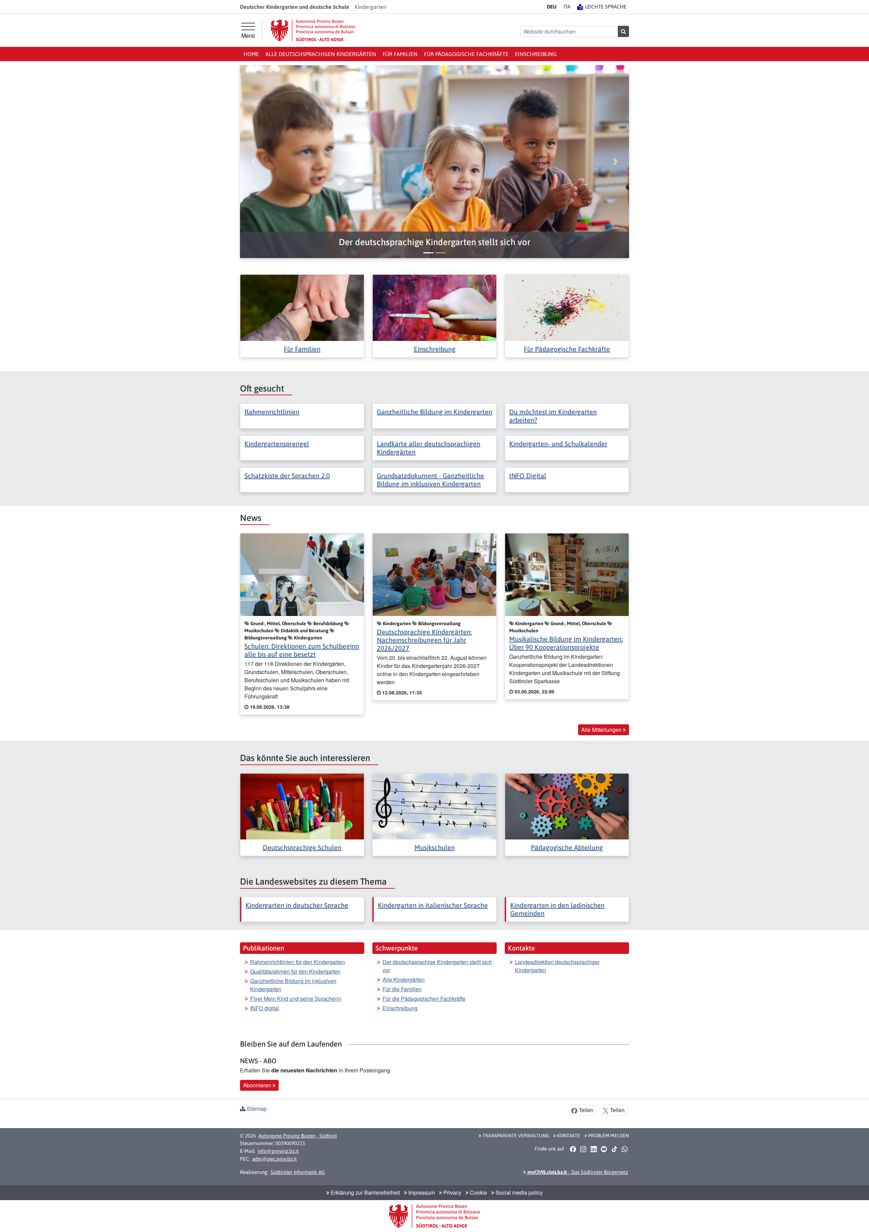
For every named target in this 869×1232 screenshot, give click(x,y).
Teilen (585, 1110)
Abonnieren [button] (258, 1085)
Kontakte (568, 1135)
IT (566, 7)
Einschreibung (536, 54)
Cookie (477, 1192)
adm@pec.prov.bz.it (274, 1159)
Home (251, 54)
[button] (434, 242)
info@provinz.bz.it (278, 1151)
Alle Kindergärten (404, 979)
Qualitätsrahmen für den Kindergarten (295, 971)
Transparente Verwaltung (515, 1135)
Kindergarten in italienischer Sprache (433, 905)
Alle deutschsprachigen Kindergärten (320, 54)
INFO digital (264, 1008)
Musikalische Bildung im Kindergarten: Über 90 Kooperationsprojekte (566, 643)
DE (552, 7)
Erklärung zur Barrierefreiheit (364, 1192)
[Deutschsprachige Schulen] (302, 806)
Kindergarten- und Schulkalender (558, 444)
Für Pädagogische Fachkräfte (466, 54)
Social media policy (518, 1192)
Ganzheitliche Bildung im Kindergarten (434, 412)
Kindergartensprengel (276, 444)
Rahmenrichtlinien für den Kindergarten (297, 962)
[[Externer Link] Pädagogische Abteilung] (567, 806)
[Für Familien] (302, 307)
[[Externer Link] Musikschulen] (434, 806)
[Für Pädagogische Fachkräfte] (567, 307)
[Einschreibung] (434, 307)
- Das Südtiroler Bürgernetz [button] (577, 1172)
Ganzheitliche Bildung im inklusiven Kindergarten (293, 985)
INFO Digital (527, 475)
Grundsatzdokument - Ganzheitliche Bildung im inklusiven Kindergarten (430, 480)
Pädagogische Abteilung (567, 847)
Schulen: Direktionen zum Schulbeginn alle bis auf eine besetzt (301, 650)
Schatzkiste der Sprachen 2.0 (287, 475)
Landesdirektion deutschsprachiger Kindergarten (557, 966)
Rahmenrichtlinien (271, 412)
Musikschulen (434, 847)
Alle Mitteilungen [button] (602, 729)
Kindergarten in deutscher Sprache (296, 905)
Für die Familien (402, 989)
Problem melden (608, 1135)
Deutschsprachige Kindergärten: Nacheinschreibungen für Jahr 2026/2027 (424, 640)
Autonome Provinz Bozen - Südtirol (297, 1136)
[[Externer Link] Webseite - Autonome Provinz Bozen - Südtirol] (313, 30)
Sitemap (257, 1108)
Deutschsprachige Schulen (302, 847)
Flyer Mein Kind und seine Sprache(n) (295, 998)
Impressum (421, 1192)
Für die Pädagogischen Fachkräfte (424, 998)
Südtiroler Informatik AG (298, 1172)
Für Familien (400, 54)
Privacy (451, 1192)
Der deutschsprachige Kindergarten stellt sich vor (437, 966)
